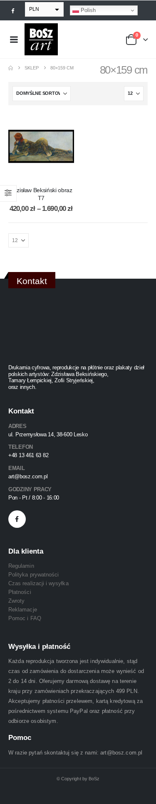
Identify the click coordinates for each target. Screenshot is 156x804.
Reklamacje (22, 609)
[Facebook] (13, 10)
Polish (87, 10)
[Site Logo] (41, 39)
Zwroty (16, 601)
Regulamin (21, 566)
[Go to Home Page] (10, 68)
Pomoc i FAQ (24, 618)
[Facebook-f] (17, 519)
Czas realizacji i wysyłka (38, 583)
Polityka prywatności (33, 574)
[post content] (41, 146)
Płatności (19, 592)
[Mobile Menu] (13, 39)
